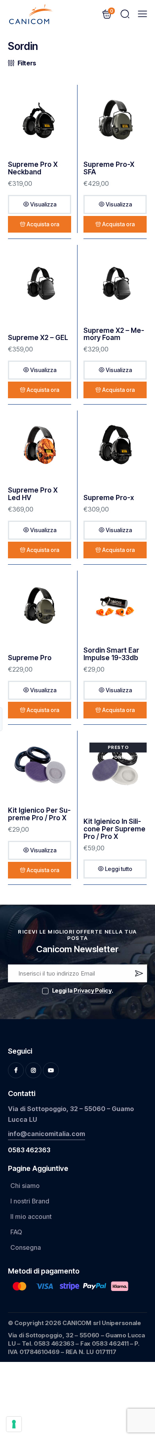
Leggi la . (82, 990)
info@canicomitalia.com (46, 1134)
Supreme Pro (30, 658)
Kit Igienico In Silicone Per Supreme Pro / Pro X (114, 829)
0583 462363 (29, 1150)
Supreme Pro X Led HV (33, 494)
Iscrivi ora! (138, 975)
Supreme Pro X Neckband (33, 168)
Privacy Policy (92, 991)
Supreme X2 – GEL (38, 338)
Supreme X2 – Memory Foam (113, 334)
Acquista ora (43, 224)
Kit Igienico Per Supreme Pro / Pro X (39, 814)
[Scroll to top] (137, 1373)
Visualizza (43, 204)
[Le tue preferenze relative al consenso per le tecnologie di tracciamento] (13, 1424)
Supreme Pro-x (108, 498)
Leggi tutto (118, 868)
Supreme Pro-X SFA (108, 168)
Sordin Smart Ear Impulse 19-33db (111, 654)
